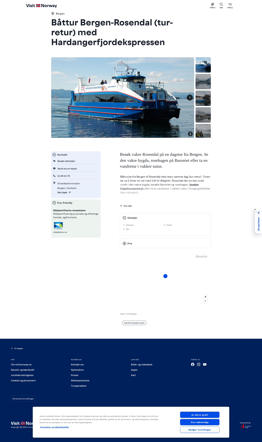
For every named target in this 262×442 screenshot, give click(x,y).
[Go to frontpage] (46, 6)
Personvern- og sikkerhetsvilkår (54, 427)
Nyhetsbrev (77, 369)
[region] (165, 279)
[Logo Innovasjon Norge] (245, 426)
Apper (134, 369)
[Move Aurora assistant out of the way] (255, 209)
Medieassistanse (80, 380)
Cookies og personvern (23, 380)
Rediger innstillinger (199, 429)
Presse (74, 375)
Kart (133, 375)
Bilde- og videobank (141, 364)
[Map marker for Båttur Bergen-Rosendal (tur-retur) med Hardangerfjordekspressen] (165, 276)
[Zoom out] (205, 301)
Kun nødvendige (200, 422)
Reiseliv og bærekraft (22, 369)
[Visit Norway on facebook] (192, 364)
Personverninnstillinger (23, 398)
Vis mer (127, 205)
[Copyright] (190, 133)
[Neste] (190, 98)
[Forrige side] (56, 98)
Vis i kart (62, 192)
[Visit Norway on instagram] (198, 364)
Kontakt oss (77, 364)
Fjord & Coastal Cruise (134, 322)
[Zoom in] (205, 297)
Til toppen (18, 348)
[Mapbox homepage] (201, 256)
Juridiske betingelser (22, 375)
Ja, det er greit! (199, 414)
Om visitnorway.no (21, 364)
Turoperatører (79, 385)
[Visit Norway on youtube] (204, 364)
